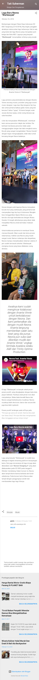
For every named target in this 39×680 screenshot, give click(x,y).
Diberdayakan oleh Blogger (20, 672)
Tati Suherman (15, 3)
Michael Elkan (24, 676)
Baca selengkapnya (28, 604)
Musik (17, 512)
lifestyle (10, 512)
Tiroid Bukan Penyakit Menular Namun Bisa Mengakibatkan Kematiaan (15, 613)
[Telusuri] (36, 4)
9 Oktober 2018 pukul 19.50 (23, 521)
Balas (12, 527)
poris (12, 521)
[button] (36, 13)
